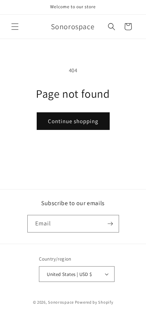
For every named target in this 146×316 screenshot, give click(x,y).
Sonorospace (61, 302)
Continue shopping (73, 121)
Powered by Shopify (94, 302)
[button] (15, 26)
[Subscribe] (110, 224)
